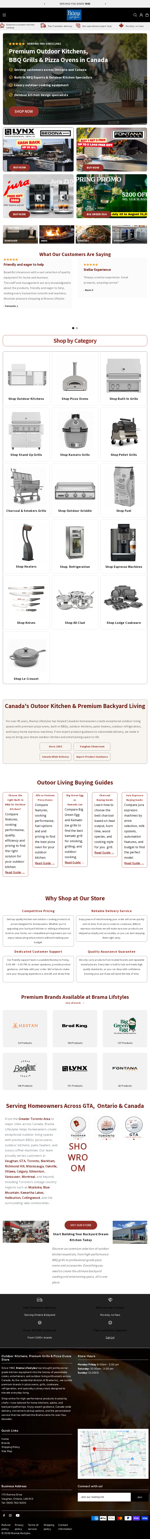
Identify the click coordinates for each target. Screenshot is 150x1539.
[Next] (105, 4)
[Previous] (44, 4)
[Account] (141, 15)
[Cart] (147, 15)
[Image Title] (26, 375)
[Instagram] (10, 1515)
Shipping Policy (10, 1447)
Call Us (110, 1337)
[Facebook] (4, 1515)
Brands (5, 1443)
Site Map (6, 1451)
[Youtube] (18, 1515)
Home (5, 1439)
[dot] (73, 328)
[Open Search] (135, 15)
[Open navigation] (33, 14)
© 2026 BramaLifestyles (15, 1533)
